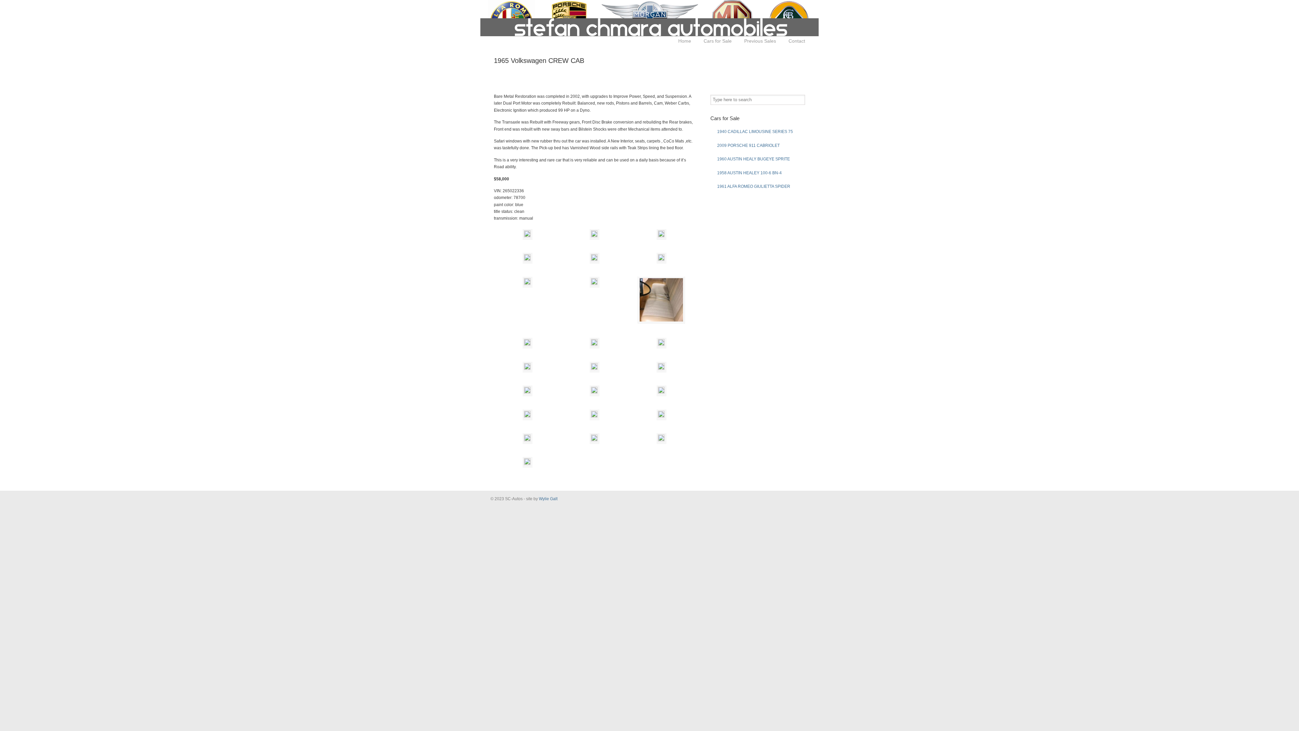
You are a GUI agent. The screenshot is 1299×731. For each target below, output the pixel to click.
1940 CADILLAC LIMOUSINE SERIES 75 (755, 131)
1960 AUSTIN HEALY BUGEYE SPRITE (753, 159)
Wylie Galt (548, 498)
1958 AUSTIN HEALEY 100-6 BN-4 (749, 173)
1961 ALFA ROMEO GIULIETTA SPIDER (753, 186)
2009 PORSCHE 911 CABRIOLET (748, 145)
